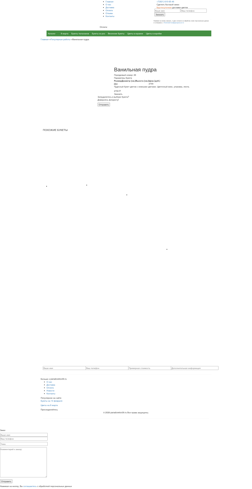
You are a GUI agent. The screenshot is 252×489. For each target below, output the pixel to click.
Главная (109, 1)
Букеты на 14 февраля (51, 400)
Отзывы (109, 13)
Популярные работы (60, 39)
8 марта (64, 33)
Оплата (109, 10)
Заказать (160, 14)
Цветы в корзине (135, 33)
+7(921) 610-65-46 (165, 1)
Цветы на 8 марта (49, 405)
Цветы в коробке (154, 33)
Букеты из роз (98, 33)
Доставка (110, 7)
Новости (50, 390)
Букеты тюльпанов (80, 33)
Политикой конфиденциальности (174, 23)
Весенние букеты (116, 33)
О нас (108, 4)
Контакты (110, 16)
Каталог (51, 33)
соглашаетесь (29, 486)
